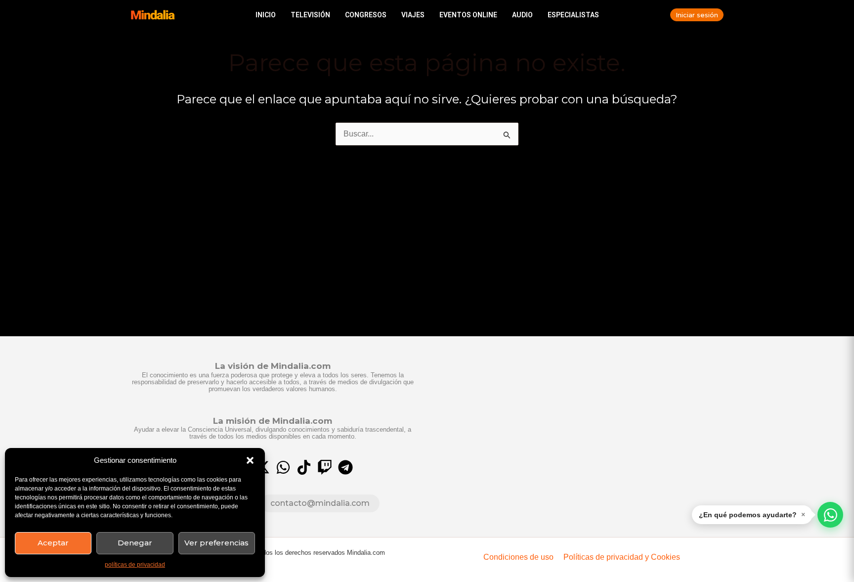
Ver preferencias (216, 542)
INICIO (266, 15)
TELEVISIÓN (310, 15)
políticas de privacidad (135, 564)
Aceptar (53, 542)
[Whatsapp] (283, 467)
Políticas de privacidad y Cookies (621, 557)
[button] (250, 460)
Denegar (135, 542)
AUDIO (522, 15)
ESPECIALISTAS (573, 15)
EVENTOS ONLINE (468, 15)
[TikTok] (304, 467)
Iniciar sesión (697, 15)
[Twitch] (324, 467)
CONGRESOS (365, 15)
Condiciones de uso (518, 557)
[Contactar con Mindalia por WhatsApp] (830, 515)
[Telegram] (345, 467)
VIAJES (413, 15)
